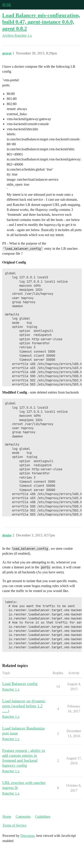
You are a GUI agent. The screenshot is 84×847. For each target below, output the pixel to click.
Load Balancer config (19, 683)
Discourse (27, 836)
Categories (23, 816)
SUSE (6, 5)
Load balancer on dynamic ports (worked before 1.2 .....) (23, 706)
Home (6, 816)
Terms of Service (14, 825)
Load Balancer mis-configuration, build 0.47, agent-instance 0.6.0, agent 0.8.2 (41, 21)
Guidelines (42, 816)
